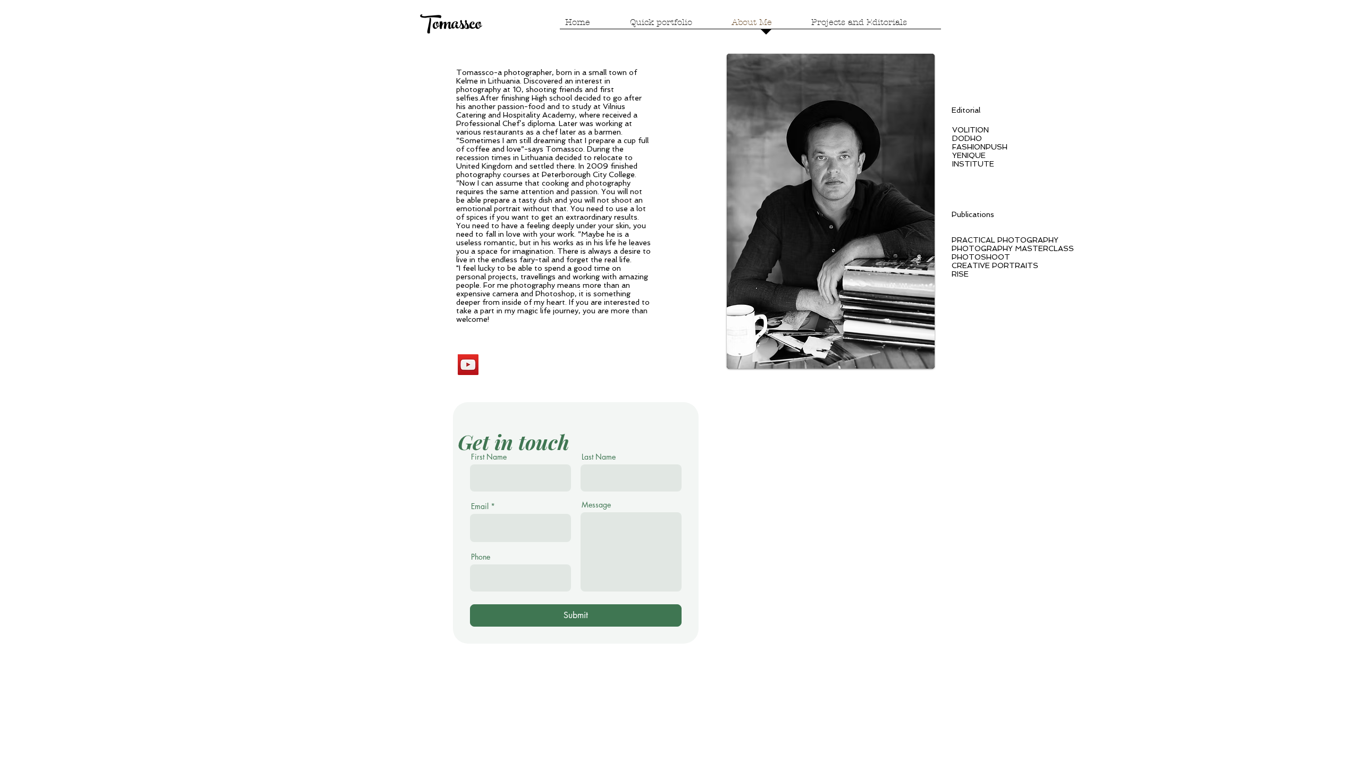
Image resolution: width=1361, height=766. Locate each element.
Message (596, 505)
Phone (480, 557)
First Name (489, 457)
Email (480, 506)
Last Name (599, 457)
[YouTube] (468, 364)
